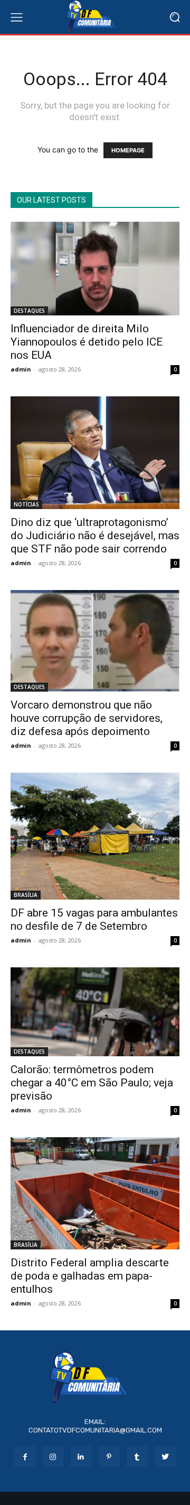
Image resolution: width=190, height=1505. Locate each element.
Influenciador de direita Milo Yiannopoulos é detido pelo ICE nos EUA (87, 341)
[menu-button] (16, 17)
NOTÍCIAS (26, 504)
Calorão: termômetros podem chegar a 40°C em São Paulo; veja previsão (92, 1082)
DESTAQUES (29, 310)
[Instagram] (53, 1456)
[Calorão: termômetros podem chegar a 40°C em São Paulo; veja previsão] (95, 1011)
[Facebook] (24, 1456)
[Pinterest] (109, 1456)
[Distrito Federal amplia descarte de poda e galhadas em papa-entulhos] (95, 1193)
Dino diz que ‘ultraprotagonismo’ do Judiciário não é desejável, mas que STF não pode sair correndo (95, 535)
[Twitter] (165, 1456)
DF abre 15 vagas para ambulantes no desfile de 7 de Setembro (94, 919)
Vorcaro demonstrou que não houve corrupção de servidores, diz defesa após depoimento (87, 718)
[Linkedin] (81, 1456)
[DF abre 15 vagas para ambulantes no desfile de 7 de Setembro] (95, 836)
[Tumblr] (137, 1456)
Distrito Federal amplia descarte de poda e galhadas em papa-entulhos (90, 1275)
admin (21, 369)
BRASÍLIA (25, 895)
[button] (174, 17)
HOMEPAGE (128, 150)
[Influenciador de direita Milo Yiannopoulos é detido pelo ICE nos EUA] (95, 268)
